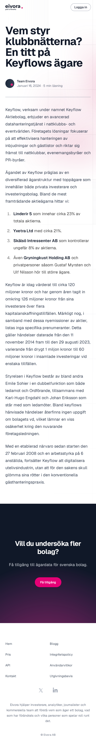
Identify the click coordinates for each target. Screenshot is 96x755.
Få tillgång (48, 582)
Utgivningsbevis (61, 676)
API (7, 665)
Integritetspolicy (61, 654)
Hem (8, 644)
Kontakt (10, 676)
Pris (8, 654)
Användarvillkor (61, 665)
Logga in (80, 7)
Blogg (54, 644)
